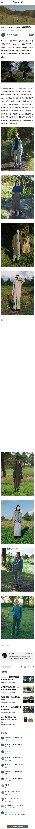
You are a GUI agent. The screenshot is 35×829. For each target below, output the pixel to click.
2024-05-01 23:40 (17, 771)
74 (22, 667)
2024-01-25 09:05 (16, 791)
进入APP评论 (5, 667)
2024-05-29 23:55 (17, 737)
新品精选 (19, 30)
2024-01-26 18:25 (17, 778)
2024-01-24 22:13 (14, 798)
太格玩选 (13, 702)
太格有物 (17, 2)
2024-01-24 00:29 (14, 812)
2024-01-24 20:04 (20, 805)
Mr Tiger (9, 35)
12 (33, 667)
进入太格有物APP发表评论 (17, 826)
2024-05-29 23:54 (17, 764)
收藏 (27, 667)
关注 (31, 34)
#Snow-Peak (5, 645)
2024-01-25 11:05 (16, 785)
